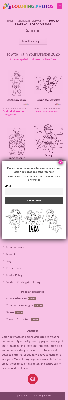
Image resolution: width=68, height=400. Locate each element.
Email (8, 185)
